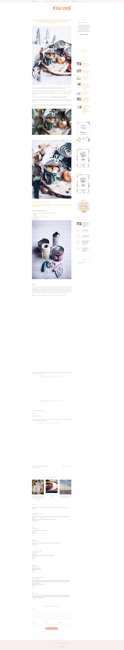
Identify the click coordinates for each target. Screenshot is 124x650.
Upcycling (37, 467)
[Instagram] (33, 1)
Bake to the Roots (66, 90)
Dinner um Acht (46, 92)
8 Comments (55, 23)
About (77, 1)
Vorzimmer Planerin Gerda (37, 513)
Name (33, 622)
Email (46, 622)
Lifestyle (57, 1)
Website (61, 622)
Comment (33, 609)
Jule (33, 592)
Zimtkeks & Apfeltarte (59, 92)
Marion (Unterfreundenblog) (38, 577)
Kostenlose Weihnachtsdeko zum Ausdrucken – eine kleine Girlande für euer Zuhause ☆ (38, 497)
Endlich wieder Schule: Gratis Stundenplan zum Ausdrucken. (85, 78)
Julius (33, 527)
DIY (60, 1)
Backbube (57, 90)
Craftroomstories (36, 92)
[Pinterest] (85, 53)
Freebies (72, 1)
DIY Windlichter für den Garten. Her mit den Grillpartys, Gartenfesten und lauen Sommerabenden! (86, 99)
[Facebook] (32, 1)
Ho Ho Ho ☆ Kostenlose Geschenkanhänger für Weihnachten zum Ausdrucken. (86, 71)
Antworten (34, 522)
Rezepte (64, 1)
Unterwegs (52, 1)
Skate (68, 1)
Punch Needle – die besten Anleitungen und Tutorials (86, 93)
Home (47, 1)
